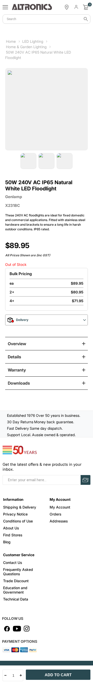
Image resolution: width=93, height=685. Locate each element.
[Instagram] (26, 628)
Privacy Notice (15, 514)
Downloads (19, 383)
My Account (60, 507)
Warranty (17, 370)
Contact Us (12, 562)
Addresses (59, 521)
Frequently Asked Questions (18, 571)
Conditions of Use (18, 521)
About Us (11, 528)
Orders (55, 514)
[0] (85, 7)
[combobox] (46, 19)
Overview (17, 343)
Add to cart (58, 675)
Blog (7, 542)
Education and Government (15, 590)
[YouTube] (17, 628)
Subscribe (85, 480)
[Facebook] (7, 628)
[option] (28, 161)
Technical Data (15, 599)
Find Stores (12, 535)
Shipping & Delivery (19, 507)
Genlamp (13, 196)
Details (14, 356)
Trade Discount (16, 581)
